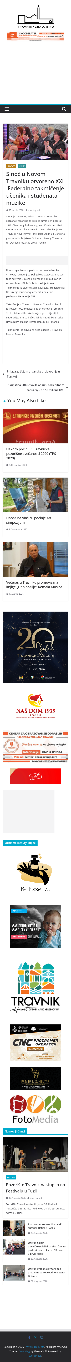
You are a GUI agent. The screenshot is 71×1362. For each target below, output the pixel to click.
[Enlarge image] (63, 616)
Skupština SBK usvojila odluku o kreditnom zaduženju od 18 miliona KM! (36, 387)
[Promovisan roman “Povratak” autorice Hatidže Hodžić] (14, 1228)
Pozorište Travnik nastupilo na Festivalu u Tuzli (35, 1188)
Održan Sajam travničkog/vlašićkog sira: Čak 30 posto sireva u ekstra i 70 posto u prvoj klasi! (46, 1248)
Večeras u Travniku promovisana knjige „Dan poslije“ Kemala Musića (34, 584)
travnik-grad (34, 210)
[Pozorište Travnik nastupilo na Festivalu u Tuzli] (35, 1154)
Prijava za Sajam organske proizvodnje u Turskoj (33, 374)
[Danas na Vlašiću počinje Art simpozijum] (35, 480)
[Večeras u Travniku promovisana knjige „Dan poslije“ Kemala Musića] (35, 544)
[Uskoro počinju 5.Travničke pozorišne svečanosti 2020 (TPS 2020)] (35, 411)
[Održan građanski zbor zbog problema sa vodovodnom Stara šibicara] (14, 1275)
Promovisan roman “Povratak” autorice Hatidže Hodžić (45, 1226)
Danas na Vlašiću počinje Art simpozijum (29, 520)
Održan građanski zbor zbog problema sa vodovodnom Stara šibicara (46, 1272)
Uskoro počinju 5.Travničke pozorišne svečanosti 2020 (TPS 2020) (31, 453)
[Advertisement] (35, 74)
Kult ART (11, 1177)
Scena (22, 166)
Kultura (11, 166)
